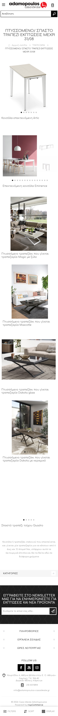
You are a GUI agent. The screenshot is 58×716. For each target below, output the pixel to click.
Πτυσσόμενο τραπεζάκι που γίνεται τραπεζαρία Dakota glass (25, 391)
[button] (21, 112)
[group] (28, 88)
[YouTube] (29, 667)
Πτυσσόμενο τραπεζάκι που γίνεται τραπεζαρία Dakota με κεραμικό (26, 459)
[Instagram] (36, 667)
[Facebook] (21, 667)
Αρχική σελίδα (19, 45)
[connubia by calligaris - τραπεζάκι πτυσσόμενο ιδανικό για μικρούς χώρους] (28, 224)
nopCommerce (35, 705)
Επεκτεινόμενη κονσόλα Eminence (25, 186)
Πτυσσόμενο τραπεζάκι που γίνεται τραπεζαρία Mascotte (26, 323)
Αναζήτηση (54, 14)
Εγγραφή (52, 611)
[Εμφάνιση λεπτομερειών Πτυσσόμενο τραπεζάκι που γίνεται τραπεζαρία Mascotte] (30, 292)
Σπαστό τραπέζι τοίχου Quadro (22, 525)
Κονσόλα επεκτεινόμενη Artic (20, 118)
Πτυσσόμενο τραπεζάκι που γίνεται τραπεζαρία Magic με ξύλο (25, 255)
